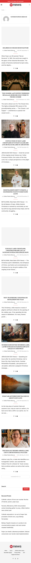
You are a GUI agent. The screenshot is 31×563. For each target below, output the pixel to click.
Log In (11, 550)
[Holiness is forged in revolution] (15, 36)
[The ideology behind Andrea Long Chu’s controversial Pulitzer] (15, 438)
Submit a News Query (19, 550)
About (6, 550)
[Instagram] (18, 558)
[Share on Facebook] (13, 68)
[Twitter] (15, 558)
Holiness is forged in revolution (15, 48)
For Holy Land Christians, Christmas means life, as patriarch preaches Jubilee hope (16, 250)
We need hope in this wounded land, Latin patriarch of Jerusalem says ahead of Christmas (15, 346)
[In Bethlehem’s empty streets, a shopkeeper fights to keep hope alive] (15, 178)
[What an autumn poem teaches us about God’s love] (15, 384)
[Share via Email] (17, 68)
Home (3, 10)
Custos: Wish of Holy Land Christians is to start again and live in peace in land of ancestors (15, 143)
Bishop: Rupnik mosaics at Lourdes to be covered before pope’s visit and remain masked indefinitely (14, 525)
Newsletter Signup (8, 552)
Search (4, 486)
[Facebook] (13, 558)
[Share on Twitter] (15, 68)
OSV (24, 552)
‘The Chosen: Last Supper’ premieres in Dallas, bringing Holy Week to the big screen (15, 95)
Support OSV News (15, 554)
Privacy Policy (17, 552)
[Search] (29, 5)
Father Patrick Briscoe (19, 17)
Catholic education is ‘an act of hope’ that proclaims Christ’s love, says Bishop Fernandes (14, 517)
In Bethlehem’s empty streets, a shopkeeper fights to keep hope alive (15, 192)
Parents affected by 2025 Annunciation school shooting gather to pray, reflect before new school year (15, 508)
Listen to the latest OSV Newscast (15, 1)
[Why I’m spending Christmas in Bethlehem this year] (15, 285)
